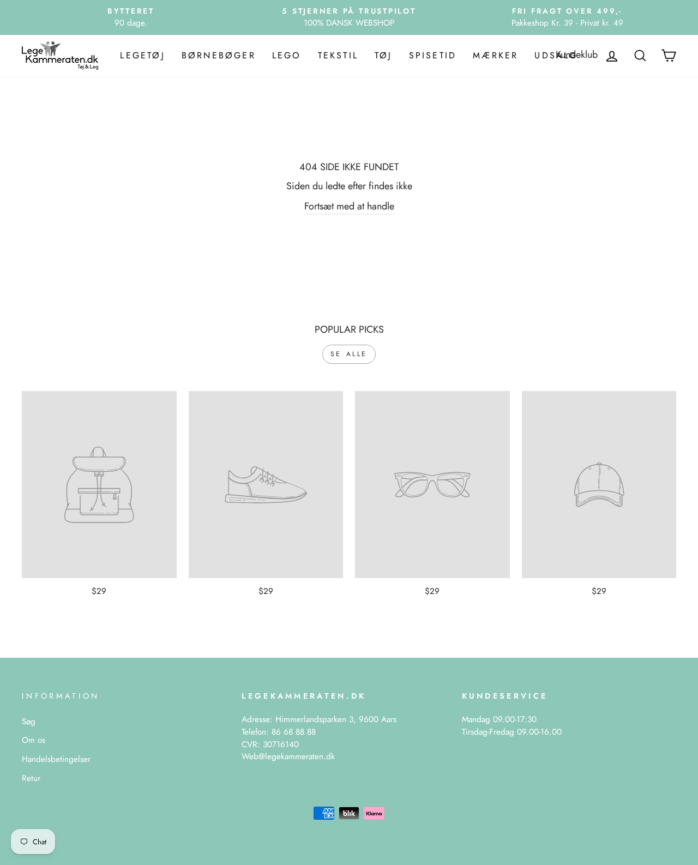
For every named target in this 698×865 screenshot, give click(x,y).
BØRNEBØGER (219, 55)
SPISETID (433, 55)
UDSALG (555, 55)
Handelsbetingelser (56, 759)
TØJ (384, 55)
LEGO (287, 55)
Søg (28, 722)
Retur (31, 778)
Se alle (349, 354)
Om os (33, 740)
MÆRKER (495, 55)
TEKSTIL (338, 55)
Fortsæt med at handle (349, 206)
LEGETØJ (142, 55)
